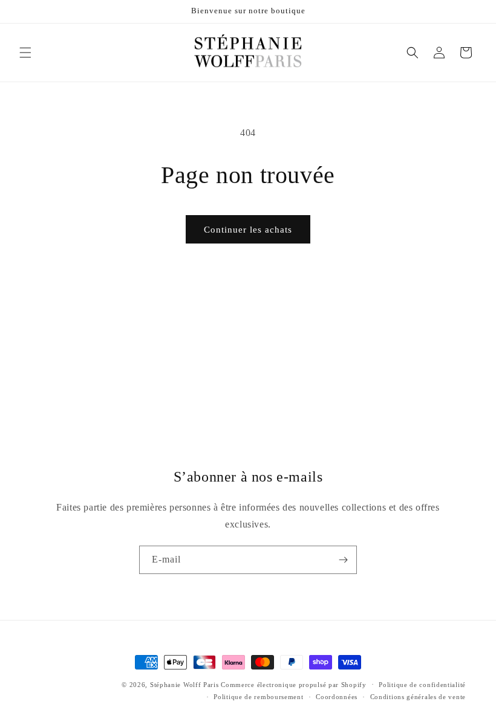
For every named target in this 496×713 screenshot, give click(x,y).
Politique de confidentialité (422, 684)
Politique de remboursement (258, 696)
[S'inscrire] (343, 560)
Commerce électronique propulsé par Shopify (293, 684)
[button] (25, 52)
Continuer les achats (248, 229)
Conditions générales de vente (418, 696)
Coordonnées (336, 696)
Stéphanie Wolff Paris (184, 684)
